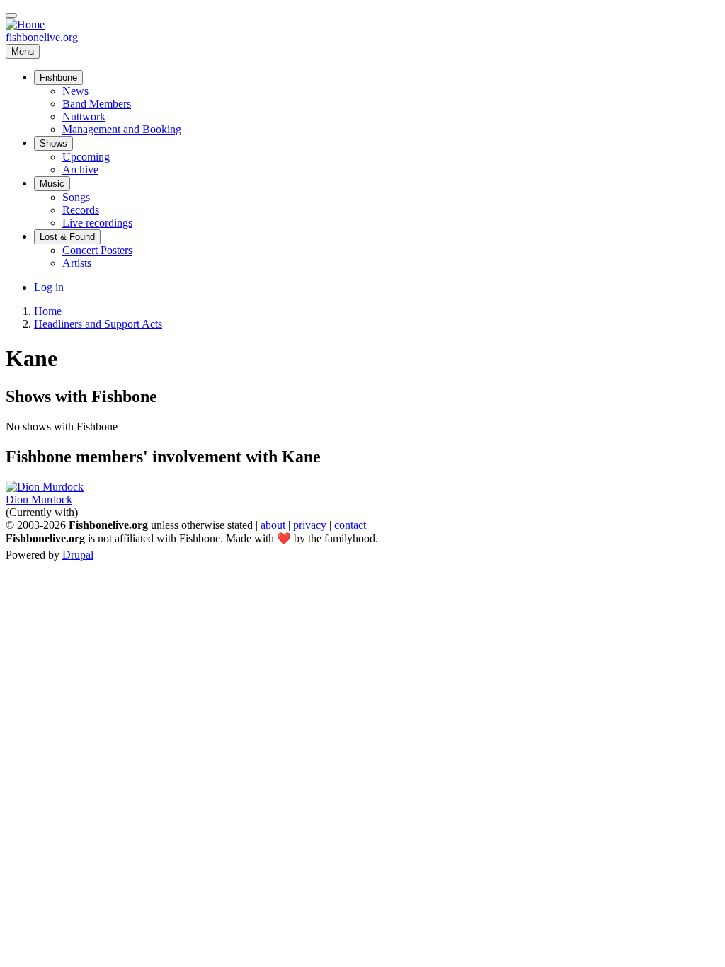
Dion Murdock (39, 499)
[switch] (11, 15)
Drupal (77, 555)
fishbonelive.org (42, 37)
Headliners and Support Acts (98, 324)
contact (350, 525)
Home (48, 311)
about (273, 525)
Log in (49, 287)
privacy (309, 525)
